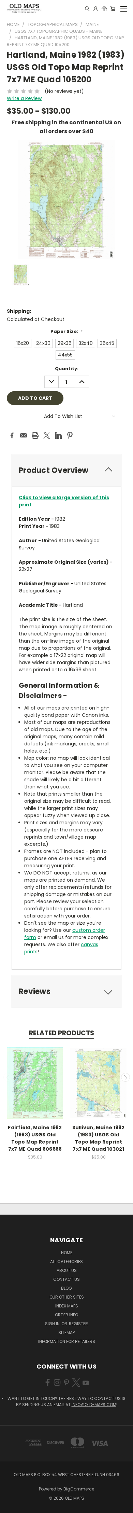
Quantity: (66, 368)
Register (78, 1324)
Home (66, 1253)
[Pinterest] (69, 435)
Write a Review (24, 98)
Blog (66, 1288)
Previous (7, 1077)
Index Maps (66, 1306)
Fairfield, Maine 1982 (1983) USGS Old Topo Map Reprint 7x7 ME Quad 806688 (35, 1138)
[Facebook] (12, 435)
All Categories (66, 1261)
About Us (67, 1270)
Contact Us (66, 1279)
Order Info (66, 1315)
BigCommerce (78, 1489)
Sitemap (66, 1332)
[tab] (66, 470)
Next (125, 1077)
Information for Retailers (66, 1341)
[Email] (23, 435)
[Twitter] (46, 435)
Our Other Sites (66, 1297)
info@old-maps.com (94, 1404)
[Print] (35, 435)
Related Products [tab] (61, 1033)
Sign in (53, 1324)
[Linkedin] (58, 435)
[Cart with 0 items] (112, 8)
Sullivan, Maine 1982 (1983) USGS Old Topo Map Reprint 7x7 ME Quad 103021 (98, 1138)
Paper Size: (66, 331)
